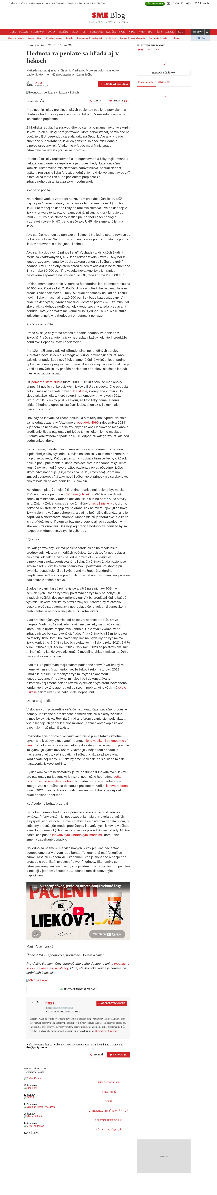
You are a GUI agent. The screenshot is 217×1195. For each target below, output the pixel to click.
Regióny (63, 32)
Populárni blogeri (54, 38)
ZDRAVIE (169, 32)
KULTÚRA (111, 32)
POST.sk (201, 38)
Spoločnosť (97, 38)
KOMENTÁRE (96, 32)
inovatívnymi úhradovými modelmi (77, 835)
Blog (117, 15)
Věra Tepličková (108, 1129)
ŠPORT (122, 32)
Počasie (23, 32)
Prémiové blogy (35, 38)
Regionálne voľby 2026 (89, 3)
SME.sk (12, 32)
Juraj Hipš (108, 1092)
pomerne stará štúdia (46, 382)
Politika (69, 38)
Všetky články (35, 1072)
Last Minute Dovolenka (55, 3)
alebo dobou (63, 781)
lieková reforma (116, 786)
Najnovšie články (16, 38)
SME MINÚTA (37, 32)
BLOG (180, 32)
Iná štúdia (80, 391)
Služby (22, 3)
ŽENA (159, 32)
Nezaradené (100, 1031)
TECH (150, 32)
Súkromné (113, 1031)
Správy (12, 3)
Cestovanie (111, 38)
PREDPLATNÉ (154, 3)
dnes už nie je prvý (102, 503)
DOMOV (52, 32)
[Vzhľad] (189, 3)
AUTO (142, 32)
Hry (76, 3)
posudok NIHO (88, 422)
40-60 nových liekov (78, 494)
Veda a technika (138, 38)
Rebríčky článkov (163, 72)
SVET (84, 32)
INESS (39, 82)
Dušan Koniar (108, 1082)
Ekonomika (82, 38)
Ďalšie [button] (166, 38)
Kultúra (123, 38)
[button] (198, 32)
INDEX (75, 32)
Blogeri (176, 38)
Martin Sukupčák (108, 1120)
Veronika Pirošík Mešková (108, 1110)
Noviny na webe (35, 3)
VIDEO (132, 32)
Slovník (70, 3)
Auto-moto (154, 38)
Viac (103, 3)
